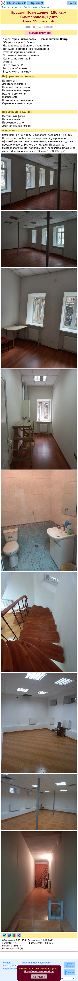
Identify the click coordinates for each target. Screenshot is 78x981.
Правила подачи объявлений (36, 962)
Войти (72, 3)
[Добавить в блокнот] (4, 935)
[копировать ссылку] (19, 935)
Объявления (16, 3)
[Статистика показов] (14, 935)
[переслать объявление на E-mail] (9, 935)
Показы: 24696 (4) (12, 945)
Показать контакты (39, 32)
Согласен (39, 976)
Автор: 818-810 (10, 943)
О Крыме (36, 3)
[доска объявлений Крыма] (2, 3)
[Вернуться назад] (69, 965)
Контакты (8, 962)
